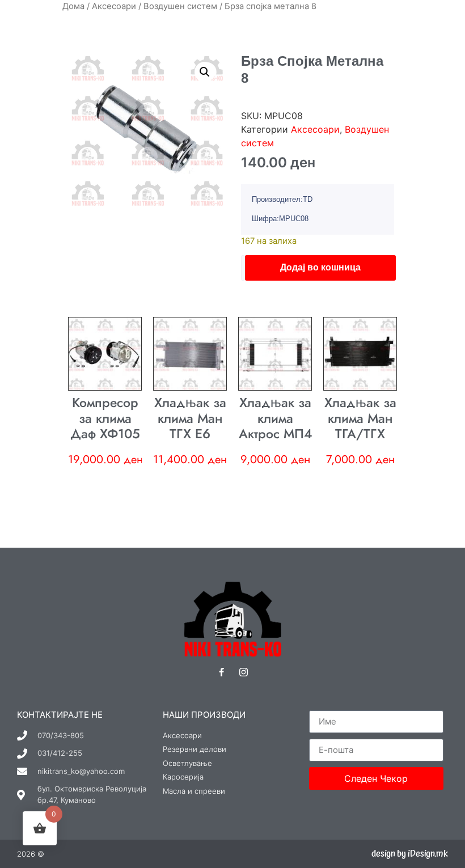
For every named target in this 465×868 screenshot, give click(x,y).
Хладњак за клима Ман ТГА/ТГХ (360, 418)
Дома (73, 6)
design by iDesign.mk (409, 854)
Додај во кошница (320, 267)
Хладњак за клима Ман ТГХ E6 (190, 418)
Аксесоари (114, 6)
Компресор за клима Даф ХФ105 (105, 418)
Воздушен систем (180, 6)
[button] (205, 72)
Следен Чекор (376, 778)
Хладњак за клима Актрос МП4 (275, 418)
